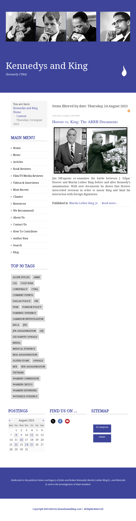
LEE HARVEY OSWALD (25, 336)
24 (26, 444)
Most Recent (21, 189)
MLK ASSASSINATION (25, 354)
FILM (15, 307)
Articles (18, 162)
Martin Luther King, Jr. (83, 203)
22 (16, 444)
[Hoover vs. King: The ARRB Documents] (90, 150)
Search (17, 245)
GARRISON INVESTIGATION (28, 319)
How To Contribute (25, 231)
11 (31, 435)
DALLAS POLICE (22, 301)
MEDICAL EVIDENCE (24, 348)
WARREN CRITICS (23, 384)
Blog (16, 252)
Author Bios (20, 238)
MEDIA (16, 342)
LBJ (41, 331)
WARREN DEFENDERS (25, 390)
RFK (15, 366)
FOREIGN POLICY (31, 307)
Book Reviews (22, 168)
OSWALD (38, 360)
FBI (36, 301)
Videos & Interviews (26, 182)
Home (17, 148)
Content (21, 116)
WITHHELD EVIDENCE (25, 396)
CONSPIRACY (20, 289)
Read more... (110, 203)
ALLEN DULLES (21, 277)
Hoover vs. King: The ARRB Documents (85, 121)
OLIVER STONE (21, 360)
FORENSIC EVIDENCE (24, 313)
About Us (19, 217)
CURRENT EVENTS (23, 295)
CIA (15, 283)
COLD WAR (27, 283)
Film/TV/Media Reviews (28, 175)
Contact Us (20, 224)
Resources (19, 203)
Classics (18, 196)
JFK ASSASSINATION (24, 331)
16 (21, 439)
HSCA (16, 325)
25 (31, 444)
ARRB (37, 277)
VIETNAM (18, 372)
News (16, 155)
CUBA (35, 289)
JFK (25, 325)
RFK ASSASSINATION (33, 366)
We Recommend (23, 210)
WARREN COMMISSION (26, 378)
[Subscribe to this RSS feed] (129, 111)
